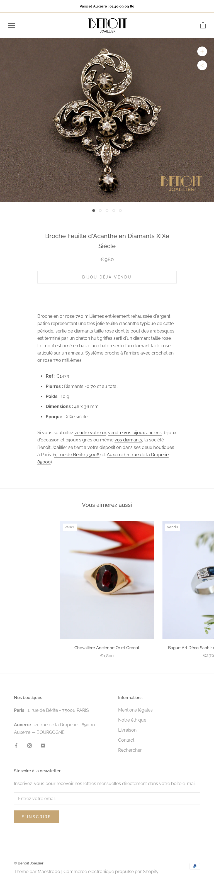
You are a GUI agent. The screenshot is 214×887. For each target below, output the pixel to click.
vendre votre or (90, 432)
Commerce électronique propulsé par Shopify (111, 871)
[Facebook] (16, 745)
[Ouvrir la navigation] (11, 25)
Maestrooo (49, 871)
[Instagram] (29, 745)
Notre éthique (132, 720)
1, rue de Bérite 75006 (76, 454)
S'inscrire (36, 817)
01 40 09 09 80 (122, 6)
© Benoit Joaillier (28, 863)
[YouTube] (43, 745)
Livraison (127, 730)
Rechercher (130, 750)
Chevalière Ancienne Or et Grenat (106, 647)
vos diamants (128, 440)
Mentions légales (135, 710)
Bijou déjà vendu (107, 277)
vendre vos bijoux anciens (135, 432)
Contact (126, 740)
